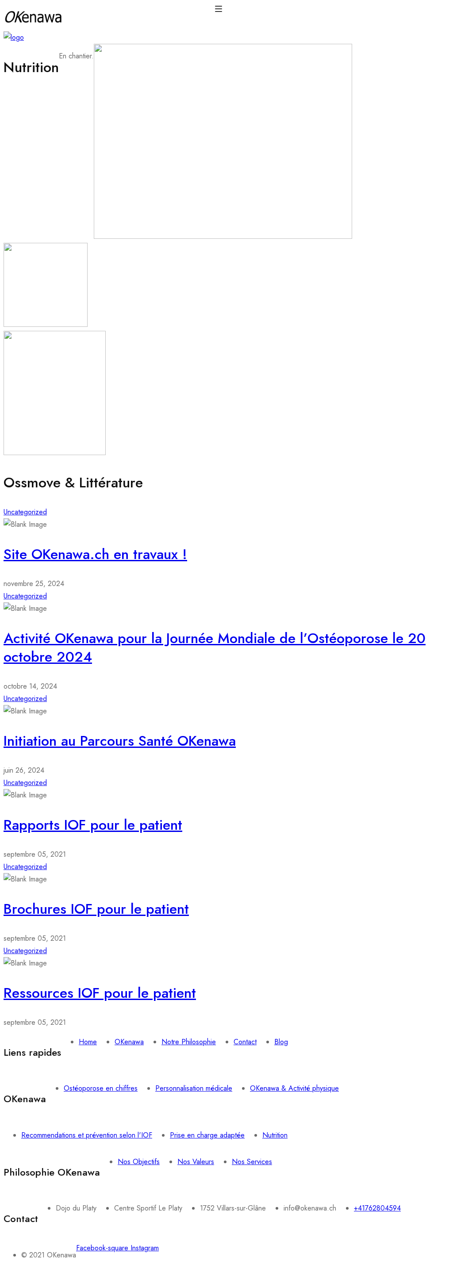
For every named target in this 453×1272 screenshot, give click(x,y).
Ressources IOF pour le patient (100, 993)
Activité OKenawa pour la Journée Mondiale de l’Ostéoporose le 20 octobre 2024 (215, 647)
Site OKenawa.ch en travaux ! (95, 554)
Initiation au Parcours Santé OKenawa (120, 741)
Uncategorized (25, 512)
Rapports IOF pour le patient (93, 825)
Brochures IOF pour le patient (96, 909)
